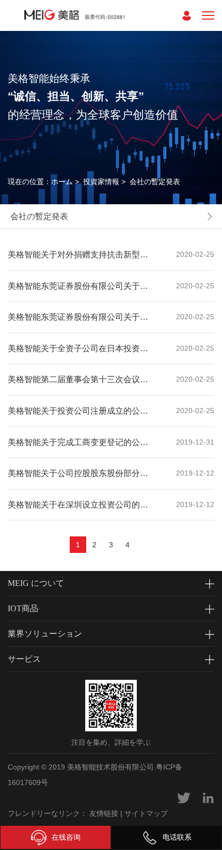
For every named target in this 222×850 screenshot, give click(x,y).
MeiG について (36, 583)
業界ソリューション (45, 633)
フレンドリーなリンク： (47, 813)
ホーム (62, 181)
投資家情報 (101, 181)
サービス (24, 659)
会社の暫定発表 (155, 181)
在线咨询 (66, 837)
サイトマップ (146, 813)
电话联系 (177, 837)
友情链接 (103, 813)
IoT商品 (23, 608)
